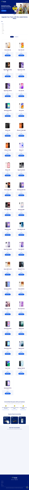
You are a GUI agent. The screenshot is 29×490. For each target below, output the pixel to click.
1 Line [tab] (12, 36)
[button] (27, 1)
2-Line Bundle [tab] (16, 36)
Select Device (7, 55)
